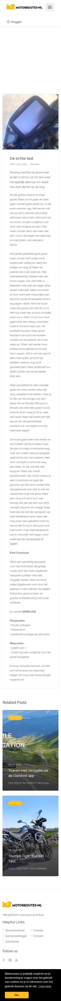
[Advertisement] (30, 58)
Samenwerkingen (16, 936)
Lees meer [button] (45, 986)
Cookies (38, 930)
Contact (38, 936)
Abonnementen (15, 930)
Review (35, 164)
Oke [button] (16, 995)
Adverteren (12, 941)
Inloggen (16, 21)
